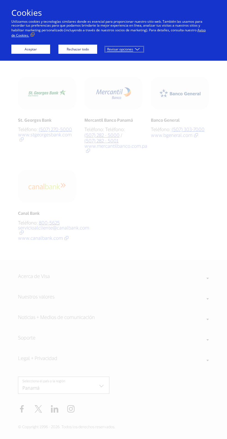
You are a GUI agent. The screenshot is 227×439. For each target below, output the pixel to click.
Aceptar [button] (31, 49)
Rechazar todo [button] (78, 49)
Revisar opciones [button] (120, 49)
